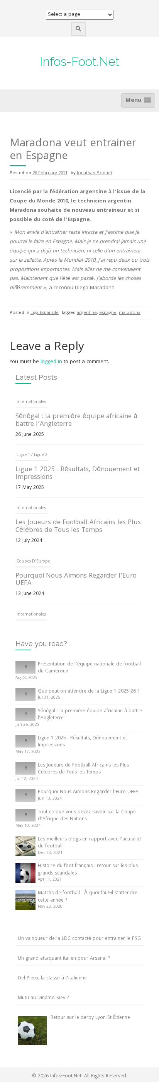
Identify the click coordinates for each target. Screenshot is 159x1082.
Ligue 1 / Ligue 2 (32, 455)
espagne (108, 313)
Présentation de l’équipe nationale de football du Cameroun (89, 668)
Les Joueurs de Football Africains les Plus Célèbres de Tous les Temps (78, 526)
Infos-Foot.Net (80, 61)
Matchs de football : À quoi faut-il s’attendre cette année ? (87, 897)
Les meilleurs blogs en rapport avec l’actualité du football (89, 843)
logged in (51, 362)
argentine (87, 313)
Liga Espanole (44, 313)
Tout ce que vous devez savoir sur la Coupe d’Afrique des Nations (87, 816)
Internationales (31, 402)
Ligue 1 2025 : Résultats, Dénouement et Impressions (77, 473)
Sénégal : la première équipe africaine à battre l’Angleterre (76, 420)
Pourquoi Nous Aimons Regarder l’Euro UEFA (76, 580)
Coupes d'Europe (33, 561)
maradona (129, 313)
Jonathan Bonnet (94, 173)
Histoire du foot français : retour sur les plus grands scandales (88, 870)
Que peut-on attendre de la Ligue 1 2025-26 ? (88, 692)
